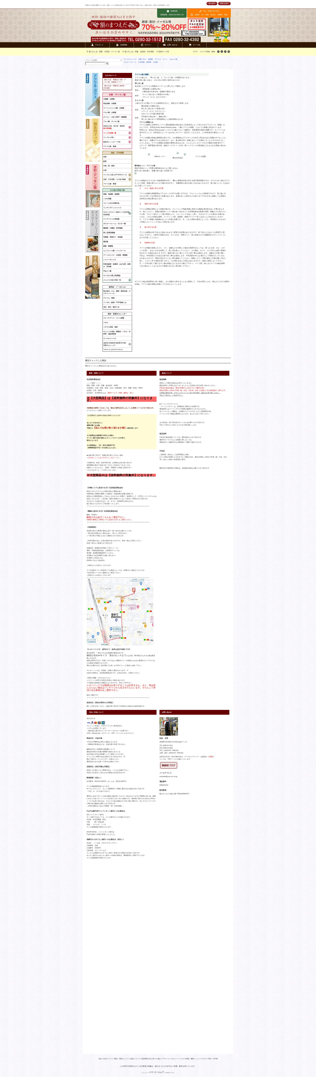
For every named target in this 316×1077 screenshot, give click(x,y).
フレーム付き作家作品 (111, 203)
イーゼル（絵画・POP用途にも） (115, 302)
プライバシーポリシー (170, 1059)
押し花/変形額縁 (109, 233)
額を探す (212, 3)
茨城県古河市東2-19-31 (167, 742)
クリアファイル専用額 (111, 219)
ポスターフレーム (130, 62)
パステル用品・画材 (110, 327)
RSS (210, 1059)
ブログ (195, 52)
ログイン (148, 45)
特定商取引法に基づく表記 (151, 1059)
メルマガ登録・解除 (207, 52)
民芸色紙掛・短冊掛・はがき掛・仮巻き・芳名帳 (117, 265)
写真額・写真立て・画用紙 (113, 237)
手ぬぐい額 (107, 271)
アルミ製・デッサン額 (111, 121)
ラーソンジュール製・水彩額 (113, 108)
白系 (105, 170)
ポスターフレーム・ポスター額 (114, 224)
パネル (105, 322)
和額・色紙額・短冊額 (111, 194)
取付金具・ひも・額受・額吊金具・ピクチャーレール (117, 292)
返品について (135, 1059)
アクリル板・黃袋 (109, 146)
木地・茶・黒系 (109, 166)
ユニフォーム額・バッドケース (114, 251)
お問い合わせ (172, 45)
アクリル (158, 59)
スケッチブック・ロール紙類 (113, 318)
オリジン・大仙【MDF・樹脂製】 (115, 117)
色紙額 (150, 59)
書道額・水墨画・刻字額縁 (113, 228)
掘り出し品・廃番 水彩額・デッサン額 (104, 52)
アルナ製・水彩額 (109, 112)
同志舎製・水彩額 (109, 103)
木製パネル (142, 59)
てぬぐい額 (173, 59)
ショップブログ (201, 1059)
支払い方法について (105, 1059)
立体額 (155, 62)
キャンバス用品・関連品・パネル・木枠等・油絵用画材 (117, 333)
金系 (105, 157)
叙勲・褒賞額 (108, 246)
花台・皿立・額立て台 (111, 307)
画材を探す (224, 3)
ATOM (215, 1059)
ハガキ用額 (107, 199)
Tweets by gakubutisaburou (113, 349)
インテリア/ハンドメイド (112, 208)
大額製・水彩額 (109, 99)
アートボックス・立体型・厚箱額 (115, 255)
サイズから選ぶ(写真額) (111, 275)
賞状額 (105, 242)
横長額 (148, 62)
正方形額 (141, 62)
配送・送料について (121, 1059)
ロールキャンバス (130, 59)
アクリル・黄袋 (109, 298)
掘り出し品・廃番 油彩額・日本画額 (139, 52)
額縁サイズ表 (164, 52)
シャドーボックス (109, 260)
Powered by (145, 1072)
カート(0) (196, 45)
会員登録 (123, 45)
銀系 (105, 161)
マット (165, 59)
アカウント (99, 45)
